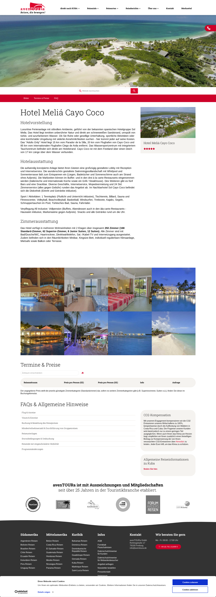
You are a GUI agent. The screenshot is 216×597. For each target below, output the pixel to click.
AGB (100, 541)
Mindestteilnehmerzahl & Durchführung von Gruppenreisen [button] (50, 428)
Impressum (102, 576)
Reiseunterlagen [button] (29, 433)
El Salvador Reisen (55, 549)
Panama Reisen (53, 568)
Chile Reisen (26, 552)
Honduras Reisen (54, 556)
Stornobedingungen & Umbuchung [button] (38, 438)
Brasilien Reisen (27, 549)
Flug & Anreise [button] (29, 412)
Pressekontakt (104, 572)
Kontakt (170, 8)
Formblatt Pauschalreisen (105, 546)
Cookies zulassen (190, 582)
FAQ (56, 98)
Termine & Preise (41, 98)
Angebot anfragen (106, 564)
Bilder (26, 98)
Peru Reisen (26, 564)
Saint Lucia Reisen (80, 570)
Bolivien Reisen (27, 545)
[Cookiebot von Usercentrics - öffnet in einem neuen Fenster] (21, 592)
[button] (42, 289)
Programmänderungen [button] (32, 449)
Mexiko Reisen (53, 560)
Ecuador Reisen (27, 556)
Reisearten (111, 8)
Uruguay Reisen (27, 568)
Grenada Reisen (79, 559)
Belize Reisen (52, 541)
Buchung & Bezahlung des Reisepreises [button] (40, 423)
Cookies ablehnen (190, 589)
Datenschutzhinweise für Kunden (107, 552)
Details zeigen (44, 592)
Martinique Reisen (80, 567)
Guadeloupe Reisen (81, 555)
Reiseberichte (132, 8)
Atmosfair (180, 442)
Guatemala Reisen (54, 552)
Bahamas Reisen (79, 541)
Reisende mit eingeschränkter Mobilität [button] (40, 444)
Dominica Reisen (79, 545)
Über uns (152, 8)
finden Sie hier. (151, 469)
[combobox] (104, 91)
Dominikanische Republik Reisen (79, 550)
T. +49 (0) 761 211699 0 (168, 547)
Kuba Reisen (78, 563)
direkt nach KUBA (69, 8)
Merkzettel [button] (186, 8)
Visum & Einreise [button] (30, 417)
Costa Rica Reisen (54, 545)
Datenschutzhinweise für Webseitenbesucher (108, 559)
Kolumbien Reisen (28, 560)
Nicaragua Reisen (54, 564)
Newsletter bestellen (107, 568)
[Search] (134, 91)
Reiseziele (91, 8)
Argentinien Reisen (29, 541)
